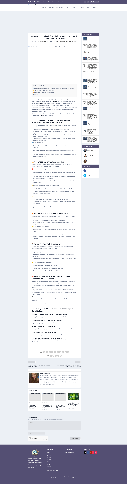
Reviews (95, 7)
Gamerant (41, 107)
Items (82, 7)
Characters (59, 7)
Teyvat (68, 7)
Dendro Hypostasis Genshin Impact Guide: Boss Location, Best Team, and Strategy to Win (73, 404)
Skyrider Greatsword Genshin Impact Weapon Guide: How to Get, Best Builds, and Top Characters (92, 88)
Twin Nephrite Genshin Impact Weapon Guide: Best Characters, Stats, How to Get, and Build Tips (92, 53)
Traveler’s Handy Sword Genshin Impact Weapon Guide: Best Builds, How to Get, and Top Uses (92, 59)
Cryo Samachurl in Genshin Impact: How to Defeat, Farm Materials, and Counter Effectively (34, 405)
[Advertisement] (63, 20)
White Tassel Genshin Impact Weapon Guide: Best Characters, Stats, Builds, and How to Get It (92, 39)
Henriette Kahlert (41, 41)
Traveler (42, 115)
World (48, 465)
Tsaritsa (54, 101)
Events (89, 7)
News (44, 7)
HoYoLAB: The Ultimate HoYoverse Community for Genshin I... (50, 1)
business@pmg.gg (69, 452)
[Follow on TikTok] (93, 452)
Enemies (49, 457)
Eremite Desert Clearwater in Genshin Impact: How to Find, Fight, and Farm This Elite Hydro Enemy (47, 405)
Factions (75, 7)
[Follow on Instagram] (96, 452)
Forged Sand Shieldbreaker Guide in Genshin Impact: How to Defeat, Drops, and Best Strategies (60, 405)
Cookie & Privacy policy (52, 470)
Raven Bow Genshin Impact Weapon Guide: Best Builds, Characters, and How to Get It (92, 109)
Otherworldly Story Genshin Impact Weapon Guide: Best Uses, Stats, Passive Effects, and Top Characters (92, 116)
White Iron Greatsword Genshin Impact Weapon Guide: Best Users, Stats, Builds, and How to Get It (92, 46)
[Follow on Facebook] (88, 452)
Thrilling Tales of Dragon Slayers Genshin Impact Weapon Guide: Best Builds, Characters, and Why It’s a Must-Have (92, 66)
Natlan (42, 103)
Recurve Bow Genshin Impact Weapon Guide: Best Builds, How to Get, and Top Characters (92, 103)
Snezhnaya (70, 99)
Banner (51, 7)
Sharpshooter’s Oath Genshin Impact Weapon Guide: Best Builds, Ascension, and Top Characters (92, 95)
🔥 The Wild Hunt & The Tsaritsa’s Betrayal (43, 90)
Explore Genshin (56, 303)
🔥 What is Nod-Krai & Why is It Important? (43, 92)
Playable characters (68, 41)
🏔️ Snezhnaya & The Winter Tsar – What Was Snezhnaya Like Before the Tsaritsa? (53, 88)
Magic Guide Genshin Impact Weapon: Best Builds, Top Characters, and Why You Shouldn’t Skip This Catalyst (92, 131)
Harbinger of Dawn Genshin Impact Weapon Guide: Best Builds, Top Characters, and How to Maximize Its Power (92, 139)
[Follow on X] (85, 452)
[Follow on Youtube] (91, 452)
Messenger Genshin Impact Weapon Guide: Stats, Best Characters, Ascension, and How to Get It (92, 124)
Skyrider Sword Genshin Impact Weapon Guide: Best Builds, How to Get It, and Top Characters (92, 81)
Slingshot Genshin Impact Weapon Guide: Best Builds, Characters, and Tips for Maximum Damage (92, 73)
